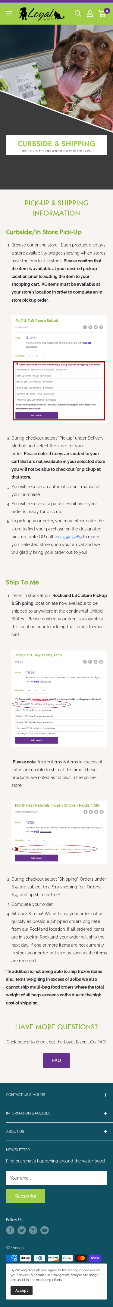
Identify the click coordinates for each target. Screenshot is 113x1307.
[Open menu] (9, 13)
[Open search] (78, 13)
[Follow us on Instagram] (33, 1230)
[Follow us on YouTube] (44, 1230)
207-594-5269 (68, 536)
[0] (102, 13)
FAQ (56, 1060)
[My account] (90, 13)
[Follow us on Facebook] (10, 1230)
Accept (21, 1290)
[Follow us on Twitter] (21, 1230)
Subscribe (25, 1196)
